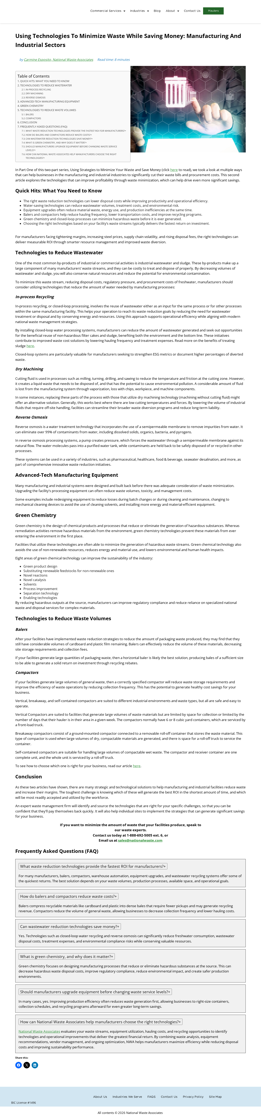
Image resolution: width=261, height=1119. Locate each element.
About (170, 11)
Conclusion (28, 122)
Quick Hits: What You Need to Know (44, 81)
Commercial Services (105, 11)
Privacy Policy (193, 1097)
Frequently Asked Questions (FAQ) (43, 126)
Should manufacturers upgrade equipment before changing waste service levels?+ (71, 148)
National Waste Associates (39, 1031)
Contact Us (192, 11)
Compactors (33, 118)
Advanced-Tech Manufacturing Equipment (50, 101)
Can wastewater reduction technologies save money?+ (59, 138)
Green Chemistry (31, 106)
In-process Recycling (38, 89)
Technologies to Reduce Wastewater (46, 85)
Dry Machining (34, 93)
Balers (30, 114)
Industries (137, 11)
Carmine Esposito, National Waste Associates (58, 59)
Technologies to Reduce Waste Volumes (48, 110)
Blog (157, 11)
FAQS (151, 1097)
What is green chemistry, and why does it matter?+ (56, 142)
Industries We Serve (127, 1097)
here (174, 169)
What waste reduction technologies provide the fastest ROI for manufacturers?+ (76, 130)
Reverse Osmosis (35, 97)
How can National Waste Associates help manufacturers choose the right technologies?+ (71, 156)
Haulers (213, 11)
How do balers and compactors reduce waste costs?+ (59, 134)
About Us (100, 1097)
